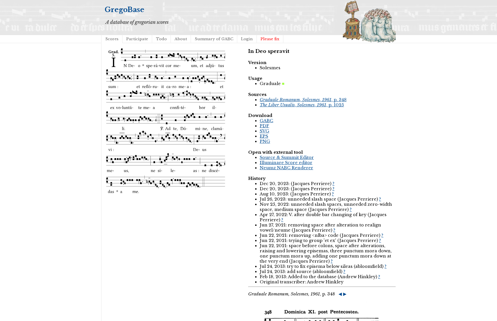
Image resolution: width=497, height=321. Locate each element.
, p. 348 (303, 99)
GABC (266, 120)
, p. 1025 (302, 104)
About (181, 38)
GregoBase (124, 9)
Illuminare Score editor (286, 162)
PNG (265, 141)
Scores (111, 38)
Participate (137, 38)
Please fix (270, 38)
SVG (264, 131)
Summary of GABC (214, 38)
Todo (161, 38)
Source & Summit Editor (287, 157)
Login (247, 38)
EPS (264, 136)
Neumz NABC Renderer (286, 167)
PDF (264, 125)
